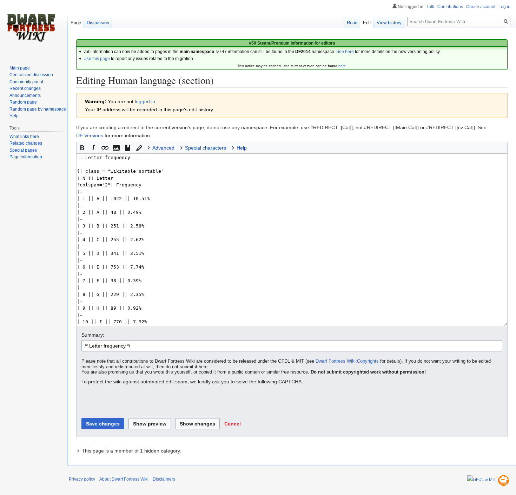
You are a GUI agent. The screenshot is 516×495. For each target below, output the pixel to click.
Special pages (23, 150)
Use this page (97, 59)
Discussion (98, 22)
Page (76, 22)
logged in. (146, 101)
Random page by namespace (37, 109)
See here (345, 52)
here (342, 66)
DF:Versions (89, 135)
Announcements (25, 95)
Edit (367, 22)
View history (389, 22)
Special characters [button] (205, 148)
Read (352, 22)
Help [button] (242, 148)
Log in (504, 6)
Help (14, 115)
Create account (480, 6)
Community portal (26, 81)
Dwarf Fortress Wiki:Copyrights (347, 361)
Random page (23, 102)
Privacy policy (82, 479)
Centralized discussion (31, 74)
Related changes (25, 143)
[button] (82, 147)
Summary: (92, 335)
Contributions (450, 6)
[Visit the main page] (31, 28)
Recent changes (25, 88)
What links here (24, 136)
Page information (25, 156)
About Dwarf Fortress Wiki (123, 479)
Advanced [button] (163, 148)
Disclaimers (164, 479)
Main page (19, 68)
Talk (430, 6)
